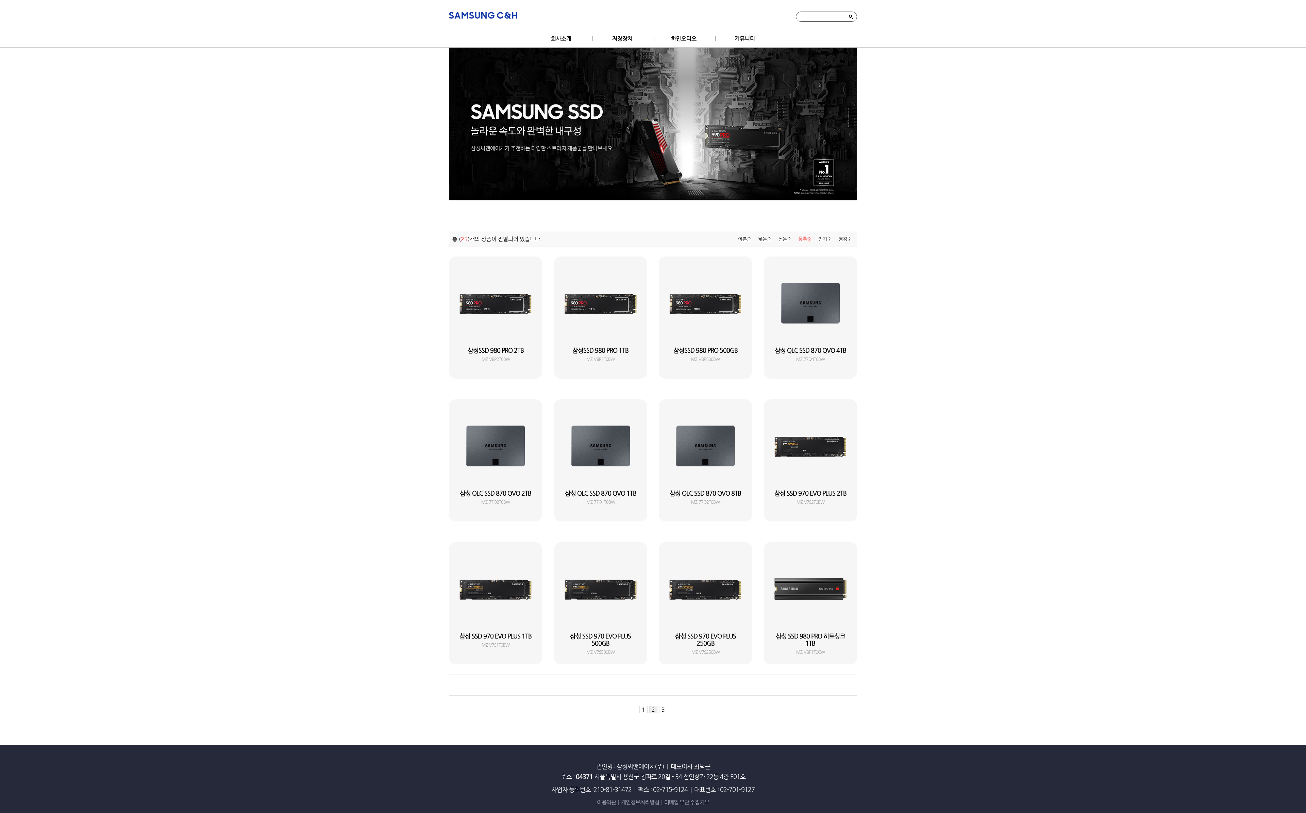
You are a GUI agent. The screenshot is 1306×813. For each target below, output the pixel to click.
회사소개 (561, 38)
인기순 (825, 239)
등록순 (804, 239)
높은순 (784, 239)
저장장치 (622, 38)
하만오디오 (684, 38)
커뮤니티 (745, 38)
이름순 (744, 239)
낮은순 (764, 239)
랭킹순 (845, 239)
